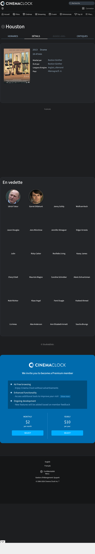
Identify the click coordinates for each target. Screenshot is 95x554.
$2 (27, 424)
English (47, 462)
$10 (67, 424)
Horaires (13, 36)
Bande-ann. (59, 36)
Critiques (82, 36)
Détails (36, 36)
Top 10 (79, 14)
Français (48, 466)
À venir (54, 14)
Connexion (89, 8)
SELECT (27, 433)
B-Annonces (67, 14)
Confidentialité (49, 471)
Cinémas (29, 14)
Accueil (7, 14)
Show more (65, 396)
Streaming (42, 14)
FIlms (18, 14)
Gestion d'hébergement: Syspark (47, 478)
